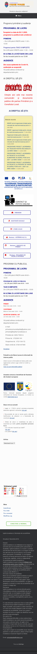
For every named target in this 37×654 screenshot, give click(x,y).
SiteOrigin (21, 644)
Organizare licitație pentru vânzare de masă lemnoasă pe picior (17, 136)
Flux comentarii (7, 513)
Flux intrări (6, 511)
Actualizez (6, 349)
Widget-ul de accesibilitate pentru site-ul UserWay (17, 563)
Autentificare (7, 508)
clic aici (24, 410)
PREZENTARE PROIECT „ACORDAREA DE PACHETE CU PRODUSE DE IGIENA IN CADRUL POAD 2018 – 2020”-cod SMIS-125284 (19, 165)
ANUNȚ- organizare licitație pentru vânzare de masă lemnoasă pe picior (19, 131)
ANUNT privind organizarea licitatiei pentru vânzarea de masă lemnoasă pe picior (19, 141)
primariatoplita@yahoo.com (15, 637)
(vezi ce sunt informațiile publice (12, 367)
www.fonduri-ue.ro (13, 397)
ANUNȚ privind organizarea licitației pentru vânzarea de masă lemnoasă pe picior (19, 124)
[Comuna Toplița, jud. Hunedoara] (18, 4)
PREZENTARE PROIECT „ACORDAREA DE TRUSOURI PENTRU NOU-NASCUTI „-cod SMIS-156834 (19, 149)
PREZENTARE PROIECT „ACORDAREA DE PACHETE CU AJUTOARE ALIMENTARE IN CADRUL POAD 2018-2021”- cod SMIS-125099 (19, 156)
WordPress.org (7, 516)
